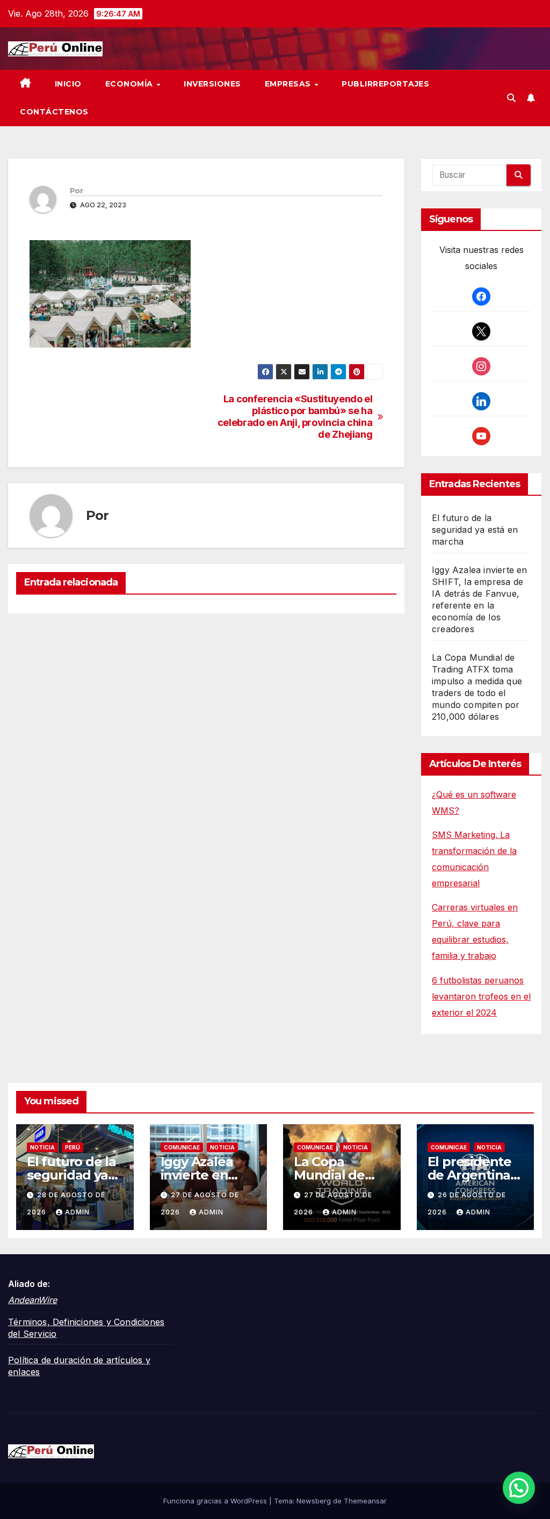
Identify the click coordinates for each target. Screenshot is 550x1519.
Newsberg (313, 1500)
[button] (511, 97)
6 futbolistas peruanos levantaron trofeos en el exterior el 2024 (481, 996)
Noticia (42, 1147)
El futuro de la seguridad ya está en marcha (475, 529)
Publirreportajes (385, 84)
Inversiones (212, 84)
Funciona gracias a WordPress (216, 1500)
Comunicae (182, 1147)
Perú (72, 1147)
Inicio (68, 84)
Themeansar (365, 1500)
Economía (130, 84)
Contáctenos (54, 112)
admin (77, 1212)
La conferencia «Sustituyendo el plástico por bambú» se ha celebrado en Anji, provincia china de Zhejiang (295, 416)
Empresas (289, 84)
